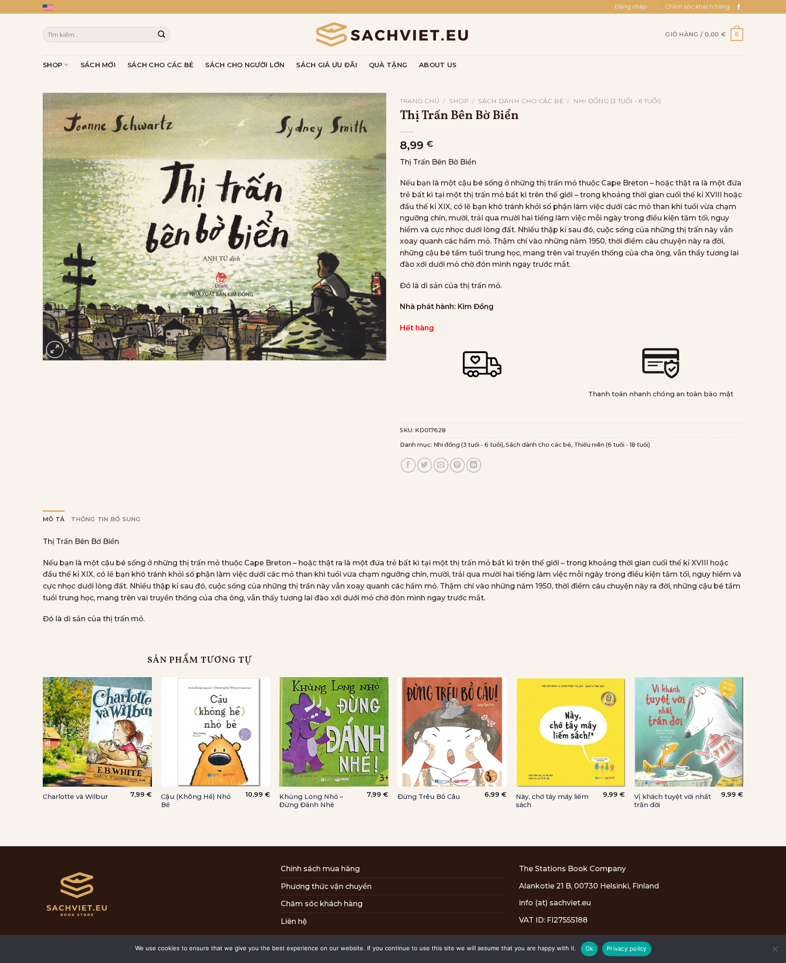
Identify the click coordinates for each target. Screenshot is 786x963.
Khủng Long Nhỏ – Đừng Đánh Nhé (311, 801)
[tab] (54, 519)
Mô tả (54, 519)
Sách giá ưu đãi (326, 65)
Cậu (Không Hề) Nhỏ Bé (196, 801)
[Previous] (43, 760)
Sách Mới (98, 65)
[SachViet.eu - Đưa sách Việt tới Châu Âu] (393, 34)
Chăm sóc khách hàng (697, 6)
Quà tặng (388, 65)
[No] (774, 951)
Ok (589, 948)
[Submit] (161, 34)
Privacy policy (627, 948)
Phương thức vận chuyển (326, 886)
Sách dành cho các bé (521, 101)
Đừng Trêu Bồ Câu (429, 797)
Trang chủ (419, 101)
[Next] (743, 760)
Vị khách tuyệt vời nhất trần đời (672, 801)
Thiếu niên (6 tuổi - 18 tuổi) (612, 444)
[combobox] (106, 34)
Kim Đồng (476, 306)
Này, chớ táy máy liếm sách (552, 801)
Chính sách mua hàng (320, 868)
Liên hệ (294, 921)
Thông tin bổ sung (106, 519)
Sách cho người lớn (244, 65)
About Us (437, 65)
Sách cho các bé (160, 65)
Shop (52, 65)
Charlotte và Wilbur (75, 797)
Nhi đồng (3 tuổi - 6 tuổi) (617, 101)
